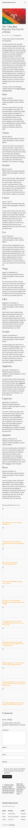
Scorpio (17, 346)
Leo (3, 247)
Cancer (15, 213)
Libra (3, 314)
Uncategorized (17, 35)
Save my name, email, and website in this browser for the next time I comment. (14, 771)
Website (4, 762)
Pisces (21, 482)
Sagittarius (22, 383)
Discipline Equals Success (9, 2)
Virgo (21, 285)
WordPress (12, 825)
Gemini (8, 190)
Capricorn (18, 415)
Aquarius (8, 464)
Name (4, 747)
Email (4, 754)
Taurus (22, 161)
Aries (23, 111)
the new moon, (8, 50)
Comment (5, 730)
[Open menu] (25, 2)
